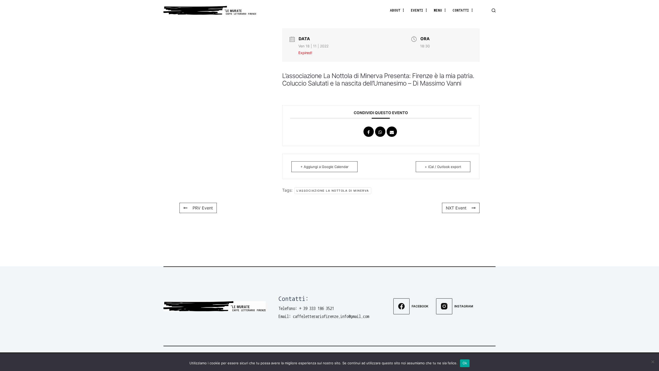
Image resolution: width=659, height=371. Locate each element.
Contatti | (463, 10)
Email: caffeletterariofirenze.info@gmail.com (324, 316)
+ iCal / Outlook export (443, 167)
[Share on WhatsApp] (380, 132)
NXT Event (456, 207)
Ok (465, 363)
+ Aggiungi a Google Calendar (324, 167)
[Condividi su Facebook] (368, 132)
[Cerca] (494, 10)
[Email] (392, 132)
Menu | (440, 10)
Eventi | (419, 10)
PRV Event (203, 207)
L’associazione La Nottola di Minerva (333, 190)
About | (397, 10)
